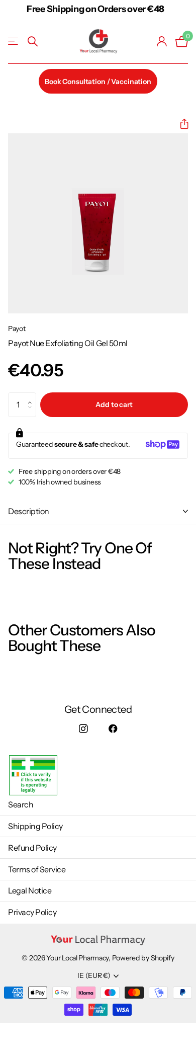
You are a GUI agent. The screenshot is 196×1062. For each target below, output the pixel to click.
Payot (17, 328)
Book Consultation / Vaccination (98, 81)
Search (20, 804)
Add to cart (113, 404)
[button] (180, 124)
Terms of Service (36, 869)
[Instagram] (83, 729)
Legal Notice (29, 890)
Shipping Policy (35, 826)
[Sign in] (162, 41)
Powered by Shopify (143, 957)
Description (28, 511)
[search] (33, 41)
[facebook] (113, 729)
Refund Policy (32, 848)
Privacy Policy (32, 912)
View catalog (14, 41)
